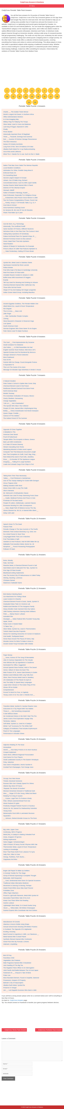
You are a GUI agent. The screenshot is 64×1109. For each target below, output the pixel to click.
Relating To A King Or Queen (12, 796)
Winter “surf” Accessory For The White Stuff (17, 726)
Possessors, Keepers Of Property (14, 980)
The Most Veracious (10, 142)
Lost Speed (7, 323)
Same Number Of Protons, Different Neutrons (18, 229)
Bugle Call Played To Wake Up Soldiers (16, 870)
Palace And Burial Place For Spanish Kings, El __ (19, 236)
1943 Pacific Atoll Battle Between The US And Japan (20, 970)
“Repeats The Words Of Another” (14, 788)
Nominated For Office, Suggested (14, 665)
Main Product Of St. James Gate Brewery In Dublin (20, 672)
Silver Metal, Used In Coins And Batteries (17, 124)
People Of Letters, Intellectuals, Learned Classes (19, 503)
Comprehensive (8, 690)
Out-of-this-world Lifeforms (12, 151)
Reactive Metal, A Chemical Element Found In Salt (20, 565)
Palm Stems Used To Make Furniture (15, 331)
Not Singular (7, 308)
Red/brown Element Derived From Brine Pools (18, 388)
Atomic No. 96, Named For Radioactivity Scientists (20, 808)
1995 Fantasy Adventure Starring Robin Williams (19, 611)
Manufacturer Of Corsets (11, 922)
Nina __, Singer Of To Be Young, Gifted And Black (19, 793)
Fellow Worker (8, 267)
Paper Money (7, 655)
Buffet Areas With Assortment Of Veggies (17, 277)
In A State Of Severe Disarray (13, 444)
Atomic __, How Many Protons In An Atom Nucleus (20, 750)
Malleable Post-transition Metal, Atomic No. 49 (18, 544)
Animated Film (8, 616)
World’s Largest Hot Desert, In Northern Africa (18, 114)
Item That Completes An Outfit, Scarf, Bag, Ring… (20, 454)
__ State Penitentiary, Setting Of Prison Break (18, 251)
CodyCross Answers (16, 1000)
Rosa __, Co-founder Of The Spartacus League (19, 459)
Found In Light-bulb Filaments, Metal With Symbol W (20, 895)
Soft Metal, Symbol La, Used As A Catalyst (17, 723)
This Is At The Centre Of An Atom (14, 367)
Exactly (5, 280)
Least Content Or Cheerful (12, 599)
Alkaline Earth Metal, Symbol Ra (14, 985)
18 (57, 96)
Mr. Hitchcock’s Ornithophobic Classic (15, 493)
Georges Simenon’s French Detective (15, 355)
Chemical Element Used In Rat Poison (16, 386)
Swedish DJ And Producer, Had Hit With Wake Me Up (21, 541)
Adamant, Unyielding (10, 944)
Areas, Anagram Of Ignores (12, 837)
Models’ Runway (8, 393)
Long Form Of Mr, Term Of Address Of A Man (18, 146)
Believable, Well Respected (12, 878)
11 (13, 96)
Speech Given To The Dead (12, 524)
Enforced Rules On (9, 173)
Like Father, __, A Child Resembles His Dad (17, 347)
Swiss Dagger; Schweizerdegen (13, 842)
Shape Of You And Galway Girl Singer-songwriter (19, 290)
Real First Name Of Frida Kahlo (13, 272)
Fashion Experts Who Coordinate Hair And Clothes (20, 910)
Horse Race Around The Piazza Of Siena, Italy (18, 639)
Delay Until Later (8, 513)
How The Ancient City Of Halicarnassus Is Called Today (21, 575)
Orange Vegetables (9, 401)
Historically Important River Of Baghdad (16, 134)
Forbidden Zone (8, 890)
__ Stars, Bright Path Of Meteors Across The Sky (19, 508)
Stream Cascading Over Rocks (13, 447)
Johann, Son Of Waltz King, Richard (15, 180)
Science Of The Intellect (11, 416)
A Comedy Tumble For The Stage (14, 873)
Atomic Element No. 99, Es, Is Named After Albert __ (20, 510)
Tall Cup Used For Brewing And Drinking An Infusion (20, 282)
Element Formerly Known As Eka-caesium (17, 239)
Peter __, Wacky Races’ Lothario (14, 614)
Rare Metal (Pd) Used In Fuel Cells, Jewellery (18, 457)
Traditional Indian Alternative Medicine (16, 883)
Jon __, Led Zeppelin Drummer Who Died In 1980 (19, 990)
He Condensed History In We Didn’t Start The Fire (20, 716)
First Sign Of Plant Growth (12, 570)
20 (35, 102)
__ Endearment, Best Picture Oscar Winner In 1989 (20, 198)
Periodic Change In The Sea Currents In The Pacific (20, 529)
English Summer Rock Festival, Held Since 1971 (19, 350)
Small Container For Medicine (13, 345)
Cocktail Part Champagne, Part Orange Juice (18, 767)
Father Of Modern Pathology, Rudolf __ (16, 193)
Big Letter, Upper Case (10, 829)
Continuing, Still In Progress (12, 832)
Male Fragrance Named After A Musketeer (17, 963)
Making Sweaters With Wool (12, 485)
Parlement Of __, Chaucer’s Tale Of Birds (17, 973)
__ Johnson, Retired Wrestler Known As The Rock (20, 818)
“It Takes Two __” (9, 626)
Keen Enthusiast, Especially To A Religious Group (19, 195)
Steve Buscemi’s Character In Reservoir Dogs (18, 321)
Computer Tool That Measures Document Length (19, 452)
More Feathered (8, 357)
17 (51, 96)
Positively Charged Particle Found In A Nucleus (19, 806)
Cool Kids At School (9, 205)
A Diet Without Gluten (10, 713)
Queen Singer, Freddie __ (11, 413)
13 (26, 96)
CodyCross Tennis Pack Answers (15, 1030)
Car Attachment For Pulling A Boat (14, 596)
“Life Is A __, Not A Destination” (13, 403)
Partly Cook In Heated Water (12, 624)
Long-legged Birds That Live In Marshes (16, 536)
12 (19, 96)
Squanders (7, 816)
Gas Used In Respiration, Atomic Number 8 (17, 764)
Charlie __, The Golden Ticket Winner (15, 112)
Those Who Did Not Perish (12, 287)
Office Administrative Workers (13, 117)
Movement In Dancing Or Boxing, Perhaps (17, 885)
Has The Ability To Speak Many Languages (17, 682)
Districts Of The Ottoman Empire (14, 188)
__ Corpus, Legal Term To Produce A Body (17, 798)
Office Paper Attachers (10, 893)
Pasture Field (7, 527)
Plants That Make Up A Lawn (13, 212)
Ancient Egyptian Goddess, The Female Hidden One (20, 303)
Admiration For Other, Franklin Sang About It (18, 170)
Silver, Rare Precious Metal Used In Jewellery (18, 677)
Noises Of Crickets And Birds (13, 144)
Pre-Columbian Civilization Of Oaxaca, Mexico (18, 396)
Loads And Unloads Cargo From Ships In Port (18, 464)
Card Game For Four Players (13, 757)
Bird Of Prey (7, 955)
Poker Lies (6, 975)
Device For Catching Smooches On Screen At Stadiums (21, 634)
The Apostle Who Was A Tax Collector (15, 406)
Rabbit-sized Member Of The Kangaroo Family (18, 606)
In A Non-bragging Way (11, 119)
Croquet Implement (9, 752)
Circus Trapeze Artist (10, 483)
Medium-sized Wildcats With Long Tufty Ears (18, 675)
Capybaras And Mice (10, 859)
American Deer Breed (10, 434)
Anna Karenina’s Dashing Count (14, 207)
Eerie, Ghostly (8, 560)
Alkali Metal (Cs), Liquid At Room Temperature (18, 306)
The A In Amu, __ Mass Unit (12, 311)
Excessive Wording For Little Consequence (17, 505)
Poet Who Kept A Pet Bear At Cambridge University (20, 270)
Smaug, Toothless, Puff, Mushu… (14, 857)
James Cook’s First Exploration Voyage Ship (18, 718)
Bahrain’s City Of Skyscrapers (13, 983)
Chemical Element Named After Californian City (19, 285)
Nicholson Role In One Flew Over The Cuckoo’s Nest (21, 231)
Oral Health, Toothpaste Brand (13, 636)
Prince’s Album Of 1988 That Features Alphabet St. (20, 249)
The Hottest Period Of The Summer (15, 418)
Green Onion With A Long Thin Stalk (15, 488)
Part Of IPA (7, 360)
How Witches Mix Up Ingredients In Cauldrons (18, 662)
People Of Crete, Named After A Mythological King (20, 408)
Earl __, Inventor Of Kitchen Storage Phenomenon (20, 139)
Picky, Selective (8, 762)
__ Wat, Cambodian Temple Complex (15, 316)
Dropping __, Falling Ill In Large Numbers (17, 462)
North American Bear (10, 391)
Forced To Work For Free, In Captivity (15, 692)
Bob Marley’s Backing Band (12, 594)
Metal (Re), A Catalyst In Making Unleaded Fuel (19, 834)
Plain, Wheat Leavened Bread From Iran (16, 801)
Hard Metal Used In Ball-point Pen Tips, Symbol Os (20, 568)
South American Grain (10, 326)
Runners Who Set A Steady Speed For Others (18, 783)
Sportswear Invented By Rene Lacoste (16, 265)
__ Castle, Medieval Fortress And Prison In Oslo (19, 498)
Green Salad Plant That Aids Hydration (16, 241)
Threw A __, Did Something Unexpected (16, 711)
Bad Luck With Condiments (12, 442)
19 (29, 102)
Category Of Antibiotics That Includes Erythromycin (20, 728)
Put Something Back (10, 175)
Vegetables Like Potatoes (11, 960)
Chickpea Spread (9, 580)
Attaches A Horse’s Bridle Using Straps (16, 924)
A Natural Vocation (9, 381)
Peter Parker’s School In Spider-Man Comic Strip (19, 383)
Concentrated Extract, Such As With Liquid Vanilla (19, 183)
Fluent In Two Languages (11, 731)
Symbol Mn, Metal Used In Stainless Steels (17, 262)
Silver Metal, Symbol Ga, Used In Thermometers (19, 629)
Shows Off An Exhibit (10, 687)
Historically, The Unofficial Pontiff (14, 226)
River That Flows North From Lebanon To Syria (19, 852)
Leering (5, 318)
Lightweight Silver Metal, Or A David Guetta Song (19, 905)
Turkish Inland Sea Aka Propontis (14, 631)
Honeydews (7, 747)
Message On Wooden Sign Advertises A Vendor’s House (22, 370)
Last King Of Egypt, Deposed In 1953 (15, 127)
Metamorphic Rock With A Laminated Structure (18, 813)
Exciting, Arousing (9, 932)
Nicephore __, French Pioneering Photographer (19, 546)
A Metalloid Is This (9, 432)
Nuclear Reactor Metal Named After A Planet (18, 185)
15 (38, 96)
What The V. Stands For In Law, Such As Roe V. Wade (21, 154)
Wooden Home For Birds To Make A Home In (18, 641)
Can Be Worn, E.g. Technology (13, 224)
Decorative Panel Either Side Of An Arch (16, 898)
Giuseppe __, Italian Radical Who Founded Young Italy (21, 619)
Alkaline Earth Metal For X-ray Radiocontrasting (19, 149)
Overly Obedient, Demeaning (13, 398)
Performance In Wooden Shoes (13, 733)
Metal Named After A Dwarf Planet (14, 936)
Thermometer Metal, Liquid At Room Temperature (19, 847)
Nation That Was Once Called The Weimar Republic (20, 165)
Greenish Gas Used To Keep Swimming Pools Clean (20, 495)
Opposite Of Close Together (12, 429)
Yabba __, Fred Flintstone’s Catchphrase (16, 478)
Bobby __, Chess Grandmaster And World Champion (20, 411)
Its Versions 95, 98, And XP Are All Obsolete (18, 210)
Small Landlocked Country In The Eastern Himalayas (20, 760)
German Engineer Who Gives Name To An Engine (20, 328)
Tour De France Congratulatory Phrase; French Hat (20, 200)
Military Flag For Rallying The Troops (15, 122)
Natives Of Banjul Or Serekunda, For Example (18, 246)
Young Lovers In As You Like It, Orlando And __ (19, 695)
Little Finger (7, 313)
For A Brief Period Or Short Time (14, 534)
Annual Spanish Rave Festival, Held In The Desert (20, 667)
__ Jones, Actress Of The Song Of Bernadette (18, 657)
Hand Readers (8, 244)
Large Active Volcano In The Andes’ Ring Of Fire (19, 685)
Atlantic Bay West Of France (12, 786)
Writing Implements (9, 839)
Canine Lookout (8, 903)
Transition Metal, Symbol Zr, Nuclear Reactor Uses (20, 706)
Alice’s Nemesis (8, 490)
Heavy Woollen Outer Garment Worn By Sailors (19, 609)
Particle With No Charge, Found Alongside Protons (20, 362)
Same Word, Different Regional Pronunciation (18, 755)
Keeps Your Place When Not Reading (15, 900)
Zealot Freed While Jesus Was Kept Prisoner (18, 888)
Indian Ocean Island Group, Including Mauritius (19, 292)
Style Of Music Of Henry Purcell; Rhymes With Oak (20, 844)
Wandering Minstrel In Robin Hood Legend (17, 449)
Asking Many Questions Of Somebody (16, 234)
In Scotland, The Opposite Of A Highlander (17, 929)
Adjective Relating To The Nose (13, 745)
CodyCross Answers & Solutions (32, 2)
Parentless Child (8, 958)
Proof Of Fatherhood (10, 437)
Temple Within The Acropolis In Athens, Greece (19, 439)
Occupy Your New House (11, 778)
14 (32, 96)
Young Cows (7, 811)
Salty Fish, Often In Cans (11, 854)
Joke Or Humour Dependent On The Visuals (18, 660)
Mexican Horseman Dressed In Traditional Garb (19, 791)
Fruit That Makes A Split (11, 539)
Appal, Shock (7, 621)
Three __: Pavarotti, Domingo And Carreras (17, 137)
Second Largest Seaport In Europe (14, 178)
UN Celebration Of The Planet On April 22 (17, 680)
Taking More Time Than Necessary (14, 475)
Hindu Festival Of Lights (11, 803)
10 (7, 96)
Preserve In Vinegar (10, 988)
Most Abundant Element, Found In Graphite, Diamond (21, 978)
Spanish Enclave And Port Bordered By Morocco (19, 352)
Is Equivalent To (8, 365)
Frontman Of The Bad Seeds (12, 500)
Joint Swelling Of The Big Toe (13, 965)
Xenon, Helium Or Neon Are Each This (16, 670)
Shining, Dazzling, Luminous (12, 578)
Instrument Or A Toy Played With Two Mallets (18, 708)
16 (44, 96)
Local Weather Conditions (11, 168)
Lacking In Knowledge (10, 849)
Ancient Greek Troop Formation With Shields (18, 644)
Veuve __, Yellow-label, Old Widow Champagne (19, 908)
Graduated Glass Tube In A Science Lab (16, 604)
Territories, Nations (9, 721)
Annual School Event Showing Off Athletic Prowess (20, 927)
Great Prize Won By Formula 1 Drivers (16, 941)
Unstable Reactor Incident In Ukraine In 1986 (18, 275)
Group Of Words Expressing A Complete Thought (19, 875)
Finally (5, 129)
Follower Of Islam (9, 549)
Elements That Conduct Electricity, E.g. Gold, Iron (19, 532)
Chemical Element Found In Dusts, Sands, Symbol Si (21, 601)
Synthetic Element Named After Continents (17, 939)
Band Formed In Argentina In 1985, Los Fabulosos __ (21, 934)
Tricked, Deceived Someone (12, 781)
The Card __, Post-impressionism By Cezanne (18, 342)
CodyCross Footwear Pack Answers (50, 1030)
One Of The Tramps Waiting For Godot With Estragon (21, 480)
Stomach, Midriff (8, 190)
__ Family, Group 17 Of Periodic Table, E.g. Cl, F (19, 202)
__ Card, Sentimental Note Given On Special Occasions (21, 880)
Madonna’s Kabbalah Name (12, 583)
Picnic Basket (7, 132)
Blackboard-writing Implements (13, 573)
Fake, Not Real (8, 563)
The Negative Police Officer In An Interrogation (18, 968)
